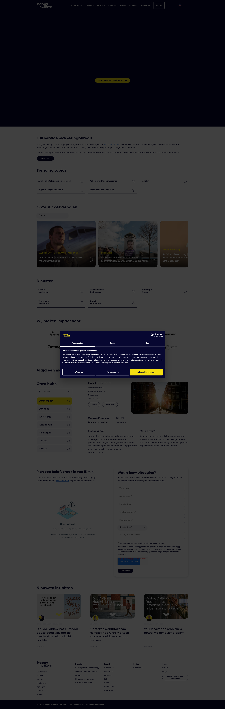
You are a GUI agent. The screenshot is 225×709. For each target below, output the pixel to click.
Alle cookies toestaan (146, 372)
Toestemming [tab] (77, 343)
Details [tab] (112, 343)
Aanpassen (111, 372)
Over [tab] (148, 343)
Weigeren (79, 372)
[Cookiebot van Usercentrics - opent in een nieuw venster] (152, 335)
